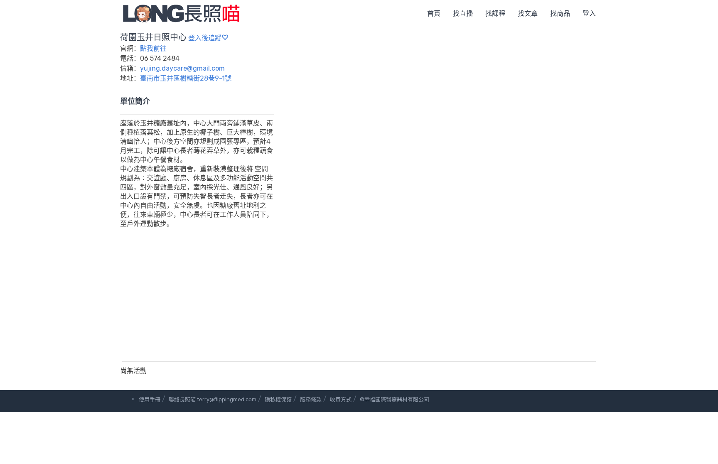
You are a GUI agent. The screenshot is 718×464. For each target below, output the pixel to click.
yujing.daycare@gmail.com (182, 68)
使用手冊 (149, 399)
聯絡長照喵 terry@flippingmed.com (212, 399)
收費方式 (341, 399)
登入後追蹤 (204, 38)
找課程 (495, 13)
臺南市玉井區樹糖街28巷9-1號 (185, 78)
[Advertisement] (359, 299)
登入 (589, 13)
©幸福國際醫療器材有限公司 (394, 399)
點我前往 (153, 48)
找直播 (463, 13)
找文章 (528, 13)
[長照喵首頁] (181, 13)
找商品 (560, 13)
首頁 (433, 13)
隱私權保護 (278, 399)
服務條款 (311, 399)
